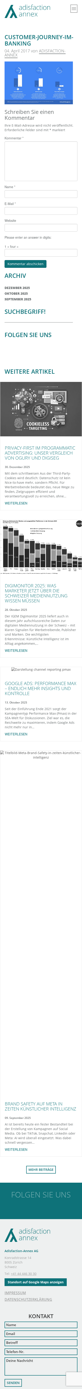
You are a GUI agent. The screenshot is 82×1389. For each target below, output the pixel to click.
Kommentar (14, 138)
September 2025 (18, 299)
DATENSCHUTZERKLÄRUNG (28, 1299)
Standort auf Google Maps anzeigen (36, 1282)
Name (10, 186)
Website (10, 220)
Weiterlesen (16, 503)
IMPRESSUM (15, 1292)
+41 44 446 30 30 (23, 1273)
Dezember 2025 (17, 288)
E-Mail (10, 203)
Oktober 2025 (16, 293)
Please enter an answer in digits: (28, 237)
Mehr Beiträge (41, 1169)
